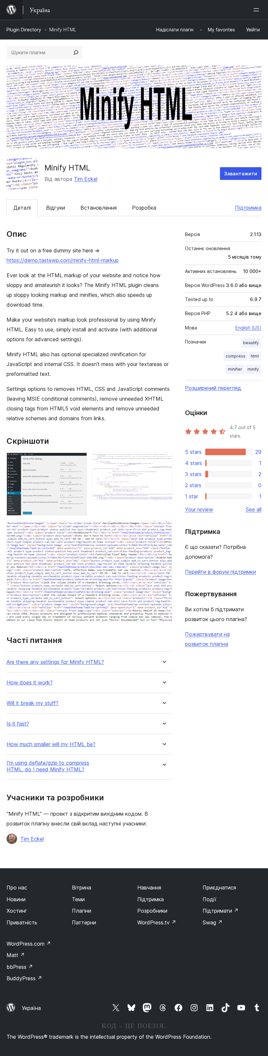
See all (253, 509)
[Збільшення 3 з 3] (163, 529)
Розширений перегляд (213, 388)
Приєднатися (219, 887)
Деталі (22, 207)
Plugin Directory (24, 29)
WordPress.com (29, 943)
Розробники (152, 910)
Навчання (149, 887)
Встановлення (98, 207)
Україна (31, 1008)
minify (253, 369)
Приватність (22, 922)
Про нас (17, 887)
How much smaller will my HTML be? (51, 744)
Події (209, 899)
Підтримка (248, 207)
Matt (16, 955)
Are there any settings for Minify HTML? (55, 662)
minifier (235, 369)
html (255, 356)
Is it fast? (18, 724)
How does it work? (30, 683)
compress (235, 356)
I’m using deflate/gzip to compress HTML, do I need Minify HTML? (48, 766)
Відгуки (55, 207)
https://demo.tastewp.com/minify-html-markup (63, 260)
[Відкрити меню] (257, 10)
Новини (16, 899)
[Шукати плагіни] (75, 52)
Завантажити (240, 173)
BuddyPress (24, 978)
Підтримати (221, 910)
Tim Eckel (85, 179)
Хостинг (17, 910)
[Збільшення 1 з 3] (78, 461)
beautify (251, 342)
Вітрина (81, 887)
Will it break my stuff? (33, 703)
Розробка (144, 207)
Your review (199, 509)
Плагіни (81, 910)
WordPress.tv (156, 922)
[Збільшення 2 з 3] (163, 461)
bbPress (20, 967)
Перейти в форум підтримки (220, 571)
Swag (213, 922)
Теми (78, 899)
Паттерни (84, 922)
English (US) (248, 327)
